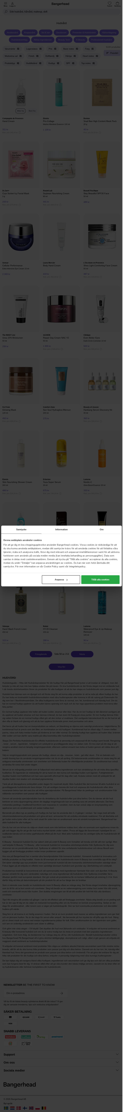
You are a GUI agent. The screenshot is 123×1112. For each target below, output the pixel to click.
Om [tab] (102, 529)
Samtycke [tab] (21, 529)
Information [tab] (61, 529)
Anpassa (59, 579)
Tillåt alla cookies (100, 579)
